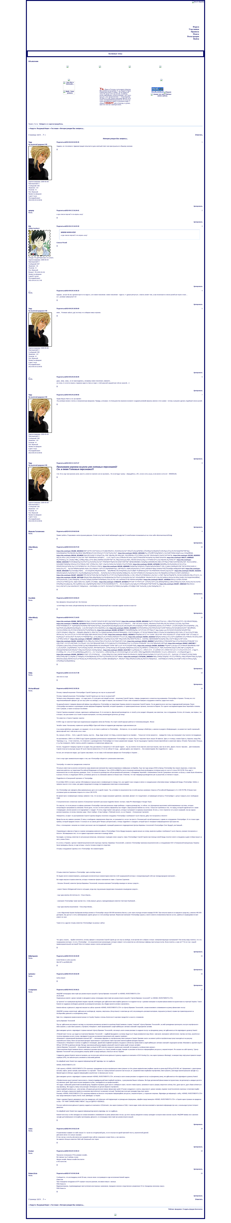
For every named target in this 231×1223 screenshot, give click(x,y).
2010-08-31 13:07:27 (72, 463)
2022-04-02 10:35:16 (72, 688)
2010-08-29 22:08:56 (72, 395)
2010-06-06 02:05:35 (72, 142)
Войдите (42, 124)
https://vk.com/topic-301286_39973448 (70, 577)
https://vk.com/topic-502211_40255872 (121, 634)
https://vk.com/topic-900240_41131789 (116, 650)
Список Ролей (62, 242)
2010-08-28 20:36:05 (72, 377)
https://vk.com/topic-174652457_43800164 (85, 639)
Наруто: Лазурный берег (39, 128)
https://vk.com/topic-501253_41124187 (70, 641)
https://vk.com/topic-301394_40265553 (186, 555)
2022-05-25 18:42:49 (72, 974)
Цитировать (198, 206)
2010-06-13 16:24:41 (72, 210)
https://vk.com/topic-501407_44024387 (70, 575)
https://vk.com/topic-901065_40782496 (146, 564)
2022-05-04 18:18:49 (72, 956)
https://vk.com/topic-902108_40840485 (116, 566)
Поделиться (61, 142)
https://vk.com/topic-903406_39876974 (70, 621)
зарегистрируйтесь (56, 124)
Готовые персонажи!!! (81, 469)
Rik (29, 226)
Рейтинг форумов (175, 1209)
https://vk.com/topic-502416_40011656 (131, 553)
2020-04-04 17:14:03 (72, 617)
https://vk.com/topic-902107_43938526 (157, 579)
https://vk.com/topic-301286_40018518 (70, 551)
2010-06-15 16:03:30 (72, 226)
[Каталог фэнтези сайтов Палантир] (167, 92)
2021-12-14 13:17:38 (72, 673)
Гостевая (54, 128)
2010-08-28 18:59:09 (72, 308)
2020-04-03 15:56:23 (72, 598)
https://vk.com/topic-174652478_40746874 (113, 582)
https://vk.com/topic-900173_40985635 (180, 557)
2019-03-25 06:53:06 (72, 531)
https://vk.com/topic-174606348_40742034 (71, 623)
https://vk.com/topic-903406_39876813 (70, 654)
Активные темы (115, 54)
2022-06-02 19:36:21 (72, 989)
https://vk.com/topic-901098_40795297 (110, 630)
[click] (115, 1215)
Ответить (199, 135)
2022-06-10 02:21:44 (72, 1128)
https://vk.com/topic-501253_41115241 (188, 571)
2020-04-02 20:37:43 (72, 547)
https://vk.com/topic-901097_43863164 (172, 584)
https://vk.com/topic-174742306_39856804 (138, 656)
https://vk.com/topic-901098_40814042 (135, 621)
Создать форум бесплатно (193, 1209)
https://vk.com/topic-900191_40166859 (122, 628)
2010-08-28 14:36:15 (72, 290)
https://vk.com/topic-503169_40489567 (140, 641)
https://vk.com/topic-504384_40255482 (150, 645)
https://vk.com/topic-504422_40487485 (181, 643)
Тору (30, 142)
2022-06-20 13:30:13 (72, 1151)
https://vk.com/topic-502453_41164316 (141, 637)
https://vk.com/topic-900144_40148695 (70, 555)
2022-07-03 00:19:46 (72, 1173)
